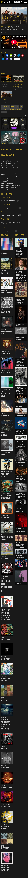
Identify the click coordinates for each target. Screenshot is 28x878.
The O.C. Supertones (6, 26)
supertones (5, 109)
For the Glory (5, 106)
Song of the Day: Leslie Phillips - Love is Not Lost (11, 185)
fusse (20, 875)
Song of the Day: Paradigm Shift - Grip (9, 187)
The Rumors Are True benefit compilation (9, 183)
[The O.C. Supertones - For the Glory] (6, 78)
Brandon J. (15, 20)
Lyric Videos (22, 20)
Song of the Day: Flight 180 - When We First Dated (11, 178)
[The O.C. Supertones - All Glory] (6, 94)
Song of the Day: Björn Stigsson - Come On (10, 215)
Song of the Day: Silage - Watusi (7, 160)
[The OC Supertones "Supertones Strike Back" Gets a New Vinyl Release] (18, 78)
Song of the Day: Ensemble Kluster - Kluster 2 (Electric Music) (13, 189)
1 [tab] (2, 143)
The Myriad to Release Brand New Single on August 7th (12, 176)
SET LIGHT (17, 1)
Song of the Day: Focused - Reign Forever (9, 166)
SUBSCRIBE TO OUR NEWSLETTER (13, 149)
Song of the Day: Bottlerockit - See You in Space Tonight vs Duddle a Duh (13, 180)
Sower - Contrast (4, 158)
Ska (21, 106)
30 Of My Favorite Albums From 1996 (8, 200)
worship (4, 112)
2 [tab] (4, 143)
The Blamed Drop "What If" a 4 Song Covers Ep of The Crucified (12, 173)
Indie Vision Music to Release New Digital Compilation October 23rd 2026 (13, 168)
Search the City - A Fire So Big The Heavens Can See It (12, 171)
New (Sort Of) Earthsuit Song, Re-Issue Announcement (12, 162)
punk (12, 106)
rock (17, 106)
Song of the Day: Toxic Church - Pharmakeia (10, 164)
